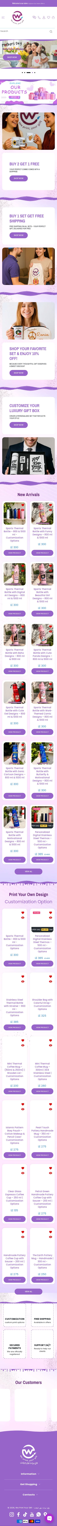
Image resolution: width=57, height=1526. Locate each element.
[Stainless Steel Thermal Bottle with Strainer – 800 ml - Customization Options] (15, 985)
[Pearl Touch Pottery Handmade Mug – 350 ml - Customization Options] (42, 1113)
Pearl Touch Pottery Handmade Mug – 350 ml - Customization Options (42, 1133)
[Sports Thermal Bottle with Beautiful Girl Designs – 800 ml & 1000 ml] (42, 574)
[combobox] (27, 31)
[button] (34, 17)
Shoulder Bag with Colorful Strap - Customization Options (42, 1004)
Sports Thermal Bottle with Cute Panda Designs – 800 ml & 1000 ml (42, 654)
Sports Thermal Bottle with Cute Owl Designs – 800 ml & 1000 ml (14, 712)
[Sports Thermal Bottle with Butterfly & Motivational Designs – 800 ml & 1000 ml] (42, 753)
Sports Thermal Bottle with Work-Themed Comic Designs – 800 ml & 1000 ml (42, 713)
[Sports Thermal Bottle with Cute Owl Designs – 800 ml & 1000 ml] (15, 693)
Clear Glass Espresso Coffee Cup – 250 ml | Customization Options (14, 1197)
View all (28, 871)
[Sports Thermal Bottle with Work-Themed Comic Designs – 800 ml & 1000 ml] (42, 693)
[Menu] (3, 17)
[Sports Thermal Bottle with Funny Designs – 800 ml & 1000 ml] (42, 513)
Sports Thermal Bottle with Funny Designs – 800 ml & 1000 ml (42, 533)
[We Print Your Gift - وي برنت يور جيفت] (17, 17)
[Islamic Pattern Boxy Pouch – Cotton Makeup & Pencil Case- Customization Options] (15, 1113)
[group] (28, 92)
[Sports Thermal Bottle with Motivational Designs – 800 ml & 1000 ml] (15, 817)
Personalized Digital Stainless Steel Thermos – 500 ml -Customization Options (42, 839)
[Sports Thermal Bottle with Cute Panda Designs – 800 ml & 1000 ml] (42, 635)
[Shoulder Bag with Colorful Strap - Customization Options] (42, 985)
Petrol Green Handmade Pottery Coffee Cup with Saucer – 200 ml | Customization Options (42, 1199)
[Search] (50, 32)
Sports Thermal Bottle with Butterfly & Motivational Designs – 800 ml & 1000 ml (42, 776)
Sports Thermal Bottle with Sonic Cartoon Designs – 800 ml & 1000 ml (14, 773)
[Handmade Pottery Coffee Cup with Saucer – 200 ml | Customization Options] (15, 1240)
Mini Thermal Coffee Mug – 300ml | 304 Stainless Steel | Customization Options (42, 1071)
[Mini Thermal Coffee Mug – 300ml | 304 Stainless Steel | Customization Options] (42, 1049)
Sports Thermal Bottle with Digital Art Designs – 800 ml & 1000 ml (15, 593)
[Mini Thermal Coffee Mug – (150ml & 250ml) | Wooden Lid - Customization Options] (15, 1049)
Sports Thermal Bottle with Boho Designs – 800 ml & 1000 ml (15, 654)
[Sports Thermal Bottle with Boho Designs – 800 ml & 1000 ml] (15, 635)
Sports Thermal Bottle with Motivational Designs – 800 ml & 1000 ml (15, 838)
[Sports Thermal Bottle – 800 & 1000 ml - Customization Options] (15, 513)
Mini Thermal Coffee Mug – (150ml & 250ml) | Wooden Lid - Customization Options (15, 1071)
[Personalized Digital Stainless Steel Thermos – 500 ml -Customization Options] (42, 817)
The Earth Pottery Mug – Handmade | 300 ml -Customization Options (42, 1261)
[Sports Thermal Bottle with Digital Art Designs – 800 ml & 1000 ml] (15, 574)
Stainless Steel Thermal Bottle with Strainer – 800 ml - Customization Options (14, 1007)
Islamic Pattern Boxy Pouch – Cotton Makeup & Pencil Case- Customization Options (15, 1135)
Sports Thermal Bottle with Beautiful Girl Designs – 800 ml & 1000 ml (42, 595)
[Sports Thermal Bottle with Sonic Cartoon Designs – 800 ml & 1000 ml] (15, 753)
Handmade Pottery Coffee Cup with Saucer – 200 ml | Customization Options (15, 1261)
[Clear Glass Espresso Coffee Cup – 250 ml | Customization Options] (15, 1177)
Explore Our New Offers (36, 3)
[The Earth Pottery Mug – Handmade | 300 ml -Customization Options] (42, 1240)
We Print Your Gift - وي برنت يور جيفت (32, 1507)
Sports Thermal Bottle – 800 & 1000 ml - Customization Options (15, 534)
